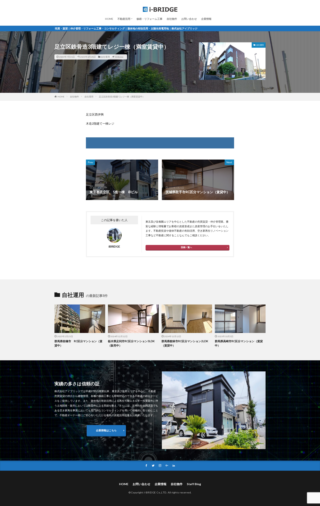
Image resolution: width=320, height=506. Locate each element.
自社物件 (172, 18)
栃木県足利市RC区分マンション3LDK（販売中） (131, 343)
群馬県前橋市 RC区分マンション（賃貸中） (78, 343)
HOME (109, 18)
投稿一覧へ (186, 247)
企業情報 (206, 18)
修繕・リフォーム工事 (149, 18)
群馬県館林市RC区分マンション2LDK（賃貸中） (184, 343)
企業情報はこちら (106, 430)
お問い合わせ (189, 18)
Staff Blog (194, 484)
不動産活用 (123, 18)
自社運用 (105, 56)
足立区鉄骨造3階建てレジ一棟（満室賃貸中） (122, 96)
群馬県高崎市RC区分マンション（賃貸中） (239, 343)
